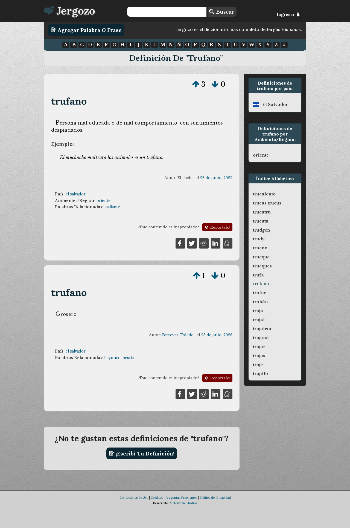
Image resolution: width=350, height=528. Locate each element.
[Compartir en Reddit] (204, 243)
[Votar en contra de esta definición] (214, 84)
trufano (69, 101)
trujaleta (262, 328)
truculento (264, 194)
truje (258, 364)
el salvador (76, 194)
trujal (259, 320)
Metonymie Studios (183, 503)
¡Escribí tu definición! (144, 453)
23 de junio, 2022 (216, 178)
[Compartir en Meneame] (227, 243)
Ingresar (286, 14)
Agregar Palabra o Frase (89, 30)
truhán (260, 301)
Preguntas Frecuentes (181, 498)
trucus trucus (267, 203)
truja (258, 310)
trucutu (261, 221)
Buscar (224, 11)
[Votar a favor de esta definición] (195, 84)
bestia (128, 357)
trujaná (261, 337)
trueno (260, 248)
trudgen (261, 230)
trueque (261, 257)
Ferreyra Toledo (178, 335)
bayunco (112, 357)
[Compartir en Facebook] (180, 243)
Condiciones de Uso (133, 498)
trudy (258, 238)
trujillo (260, 373)
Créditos (157, 498)
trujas (259, 355)
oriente (103, 200)
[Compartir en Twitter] (192, 243)
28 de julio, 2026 (216, 335)
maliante (112, 206)
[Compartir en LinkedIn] (215, 243)
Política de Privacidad (215, 498)
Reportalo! (219, 227)
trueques (262, 266)
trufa (258, 275)
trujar (259, 346)
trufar (259, 292)
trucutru (262, 212)
